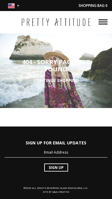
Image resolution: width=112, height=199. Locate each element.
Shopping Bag (93, 5)
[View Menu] (103, 21)
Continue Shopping (56, 80)
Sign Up (56, 167)
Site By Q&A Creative (56, 191)
